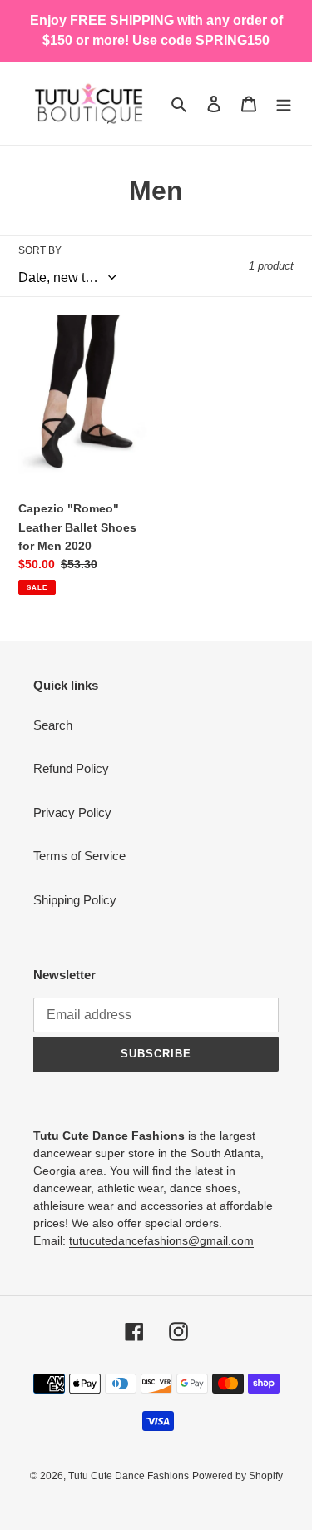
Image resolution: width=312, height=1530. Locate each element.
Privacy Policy (72, 812)
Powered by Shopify (237, 1476)
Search (52, 725)
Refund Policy (71, 768)
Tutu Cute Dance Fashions (128, 1476)
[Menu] (283, 103)
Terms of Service (79, 856)
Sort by (40, 250)
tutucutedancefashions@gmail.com (161, 1240)
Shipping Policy (74, 900)
